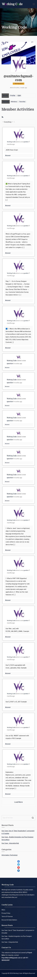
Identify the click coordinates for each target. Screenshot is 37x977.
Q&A (19, 96)
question (26, 141)
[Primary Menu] (33, 4)
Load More (18, 802)
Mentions (14, 101)
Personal (6, 101)
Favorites (22, 101)
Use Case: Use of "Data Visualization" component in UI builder (18, 832)
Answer (8, 155)
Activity (5, 96)
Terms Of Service (7, 916)
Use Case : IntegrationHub (10, 843)
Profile (12, 96)
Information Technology (10, 855)
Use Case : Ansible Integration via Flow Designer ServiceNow (17, 838)
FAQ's (3, 910)
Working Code (11, 141)
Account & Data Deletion (9, 920)
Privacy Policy (6, 913)
